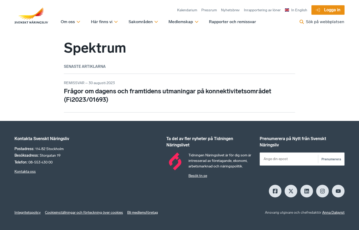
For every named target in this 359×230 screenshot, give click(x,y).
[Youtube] (338, 191)
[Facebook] (275, 191)
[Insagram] (322, 191)
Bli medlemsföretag (142, 212)
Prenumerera (331, 159)
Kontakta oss (25, 171)
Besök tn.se (197, 175)
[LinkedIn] (306, 191)
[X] (291, 191)
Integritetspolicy (27, 212)
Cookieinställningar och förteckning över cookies (84, 212)
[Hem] (31, 15)
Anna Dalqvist (333, 212)
